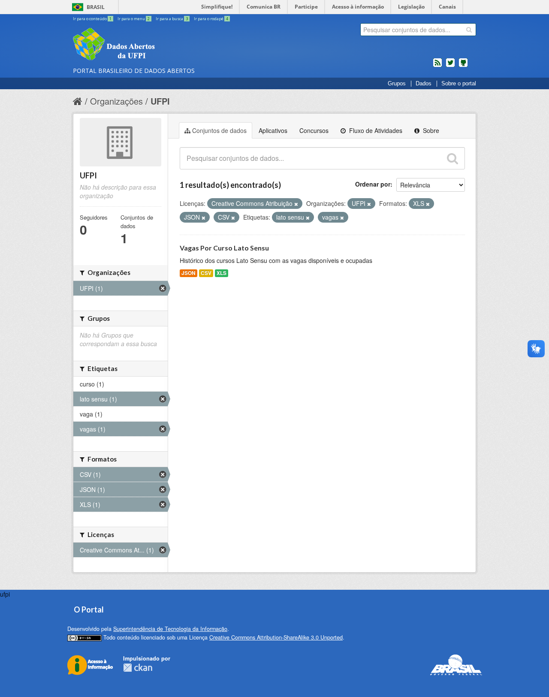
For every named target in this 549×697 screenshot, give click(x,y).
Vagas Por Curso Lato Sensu (224, 248)
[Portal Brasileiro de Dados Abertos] (165, 45)
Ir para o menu (134, 18)
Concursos (314, 130)
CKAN (137, 667)
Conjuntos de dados (219, 130)
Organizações (116, 101)
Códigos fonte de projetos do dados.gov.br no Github (463, 66)
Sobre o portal (458, 84)
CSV (206, 273)
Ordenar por (372, 184)
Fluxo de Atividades (374, 130)
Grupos (397, 84)
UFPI (160, 101)
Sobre (430, 130)
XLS (221, 273)
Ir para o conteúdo (92, 18)
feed (437, 66)
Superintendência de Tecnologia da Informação (170, 629)
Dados (423, 84)
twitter (450, 66)
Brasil (96, 7)
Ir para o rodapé (211, 18)
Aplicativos (273, 130)
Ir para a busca (172, 18)
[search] (469, 29)
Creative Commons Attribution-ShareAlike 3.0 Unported (276, 637)
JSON (188, 273)
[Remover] (296, 203)
